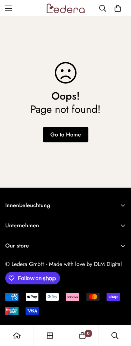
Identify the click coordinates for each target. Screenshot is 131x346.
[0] (118, 8)
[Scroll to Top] (118, 309)
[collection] (49, 335)
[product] (17, 335)
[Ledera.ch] (65, 8)
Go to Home (65, 135)
